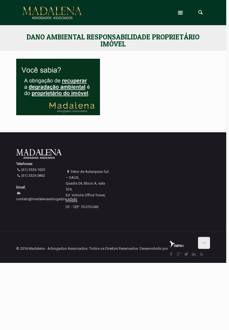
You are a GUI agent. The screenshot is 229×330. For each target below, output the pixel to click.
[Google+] (179, 254)
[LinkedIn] (194, 254)
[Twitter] (186, 254)
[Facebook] (171, 254)
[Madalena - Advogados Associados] (52, 12)
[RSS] (201, 254)
